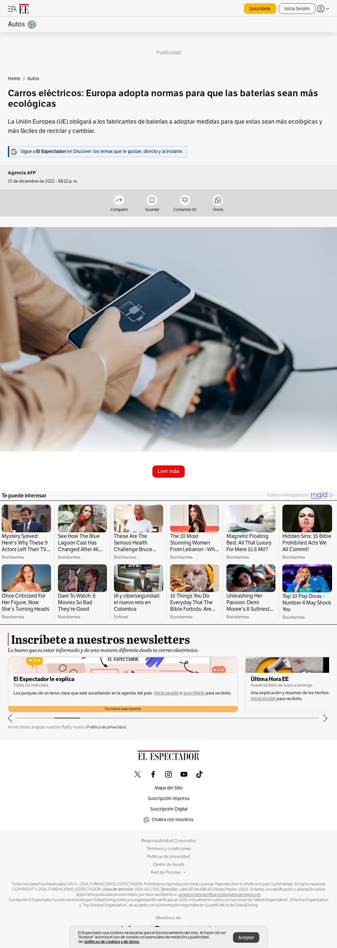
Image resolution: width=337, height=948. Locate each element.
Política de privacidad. (107, 727)
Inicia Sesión (297, 9)
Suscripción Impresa (168, 798)
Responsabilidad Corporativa (168, 841)
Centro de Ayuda (168, 864)
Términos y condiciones (168, 848)
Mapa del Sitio (169, 788)
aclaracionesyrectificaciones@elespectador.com (219, 894)
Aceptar (246, 937)
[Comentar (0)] (185, 200)
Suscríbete (260, 9)
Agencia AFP (22, 173)
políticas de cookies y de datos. (112, 941)
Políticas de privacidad (168, 856)
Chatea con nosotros (173, 819)
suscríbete (194, 693)
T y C (66, 727)
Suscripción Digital (168, 809)
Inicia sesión (166, 693)
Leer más (168, 471)
